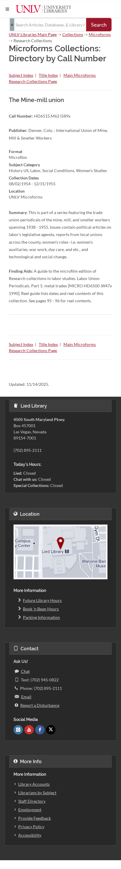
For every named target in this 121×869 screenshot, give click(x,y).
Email (26, 696)
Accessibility (29, 835)
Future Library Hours (42, 600)
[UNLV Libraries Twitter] (51, 729)
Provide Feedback (34, 818)
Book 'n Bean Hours (41, 608)
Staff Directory (32, 801)
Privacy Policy (31, 826)
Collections (72, 34)
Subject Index (21, 75)
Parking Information (41, 617)
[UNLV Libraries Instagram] (18, 729)
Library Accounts (34, 784)
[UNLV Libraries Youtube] (29, 729)
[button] (7, 9)
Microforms (100, 34)
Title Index (48, 75)
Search (99, 24)
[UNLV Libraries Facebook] (40, 729)
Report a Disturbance (39, 705)
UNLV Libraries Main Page (33, 34)
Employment (29, 809)
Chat (25, 671)
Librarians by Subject (37, 792)
